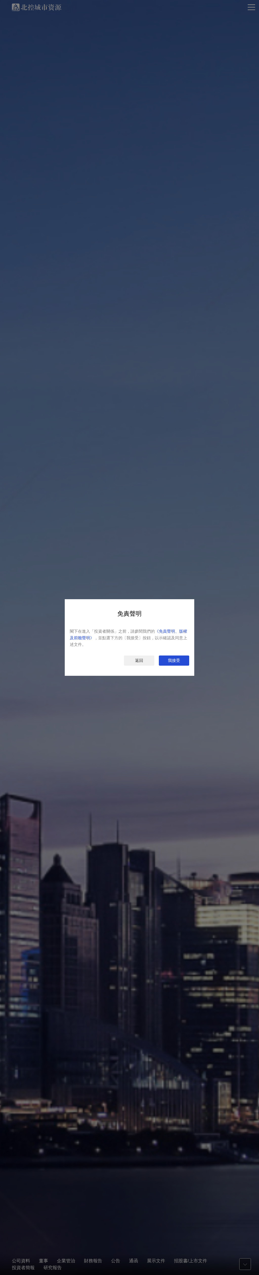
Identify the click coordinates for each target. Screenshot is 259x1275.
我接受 (174, 660)
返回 (139, 660)
